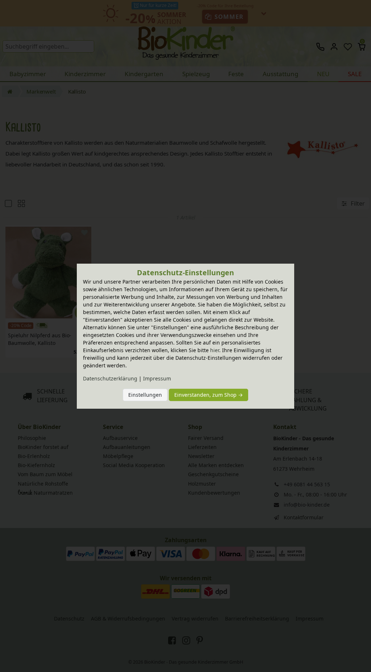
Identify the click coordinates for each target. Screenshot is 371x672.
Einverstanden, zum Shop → (208, 394)
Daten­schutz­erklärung (110, 378)
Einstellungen (145, 394)
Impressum (157, 378)
